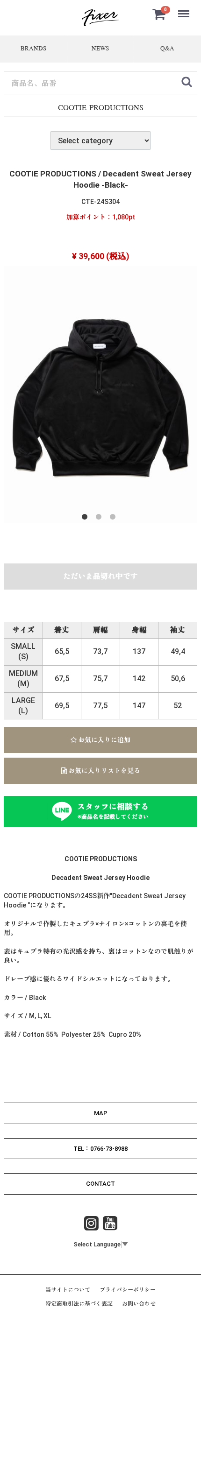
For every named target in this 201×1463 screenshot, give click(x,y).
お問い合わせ (139, 1304)
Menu (184, 8)
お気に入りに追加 (103, 740)
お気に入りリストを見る (103, 770)
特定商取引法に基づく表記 (79, 1304)
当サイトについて (67, 1290)
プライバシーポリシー (128, 1290)
